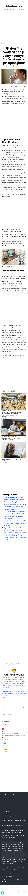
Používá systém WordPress (8, 891)
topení (23, 859)
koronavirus (5, 853)
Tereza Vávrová (18, 66)
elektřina (21, 848)
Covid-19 (4, 846)
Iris (10, 747)
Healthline (20, 355)
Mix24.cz (3, 881)
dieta (3, 848)
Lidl (15, 853)
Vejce (3, 861)
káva (11, 853)
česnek (11, 863)
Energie (4, 850)
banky (8, 842)
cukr (10, 846)
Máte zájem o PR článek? (7, 876)
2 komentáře (6, 665)
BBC (2, 358)
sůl (19, 859)
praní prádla (15, 857)
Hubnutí (10, 850)
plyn (3, 857)
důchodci (9, 848)
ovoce (17, 855)
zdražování (13, 861)
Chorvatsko (21, 844)
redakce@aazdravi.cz (11, 873)
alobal (3, 842)
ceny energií (21, 842)
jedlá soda (16, 850)
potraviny (8, 857)
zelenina (20, 861)
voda (21, 664)
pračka (21, 857)
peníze (22, 855)
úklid (3, 863)
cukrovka (14, 846)
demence (21, 846)
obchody (4, 855)
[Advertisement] (14, 25)
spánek (14, 859)
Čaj (7, 863)
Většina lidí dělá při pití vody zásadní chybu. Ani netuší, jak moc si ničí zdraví (15, 537)
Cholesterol (13, 844)
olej (13, 855)
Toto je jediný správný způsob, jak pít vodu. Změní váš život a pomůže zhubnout (15, 523)
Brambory (14, 842)
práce (3, 859)
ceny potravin (5, 844)
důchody (15, 848)
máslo (23, 853)
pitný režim (17, 664)
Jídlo (21, 850)
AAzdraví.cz (14, 6)
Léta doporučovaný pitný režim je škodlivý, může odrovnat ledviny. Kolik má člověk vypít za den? (14, 499)
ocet (9, 855)
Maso (19, 853)
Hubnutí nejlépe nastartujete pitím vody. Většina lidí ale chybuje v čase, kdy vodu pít (15, 506)
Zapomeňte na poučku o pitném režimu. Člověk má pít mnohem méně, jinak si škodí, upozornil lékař (15, 530)
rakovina (9, 859)
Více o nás (12, 870)
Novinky (14, 46)
